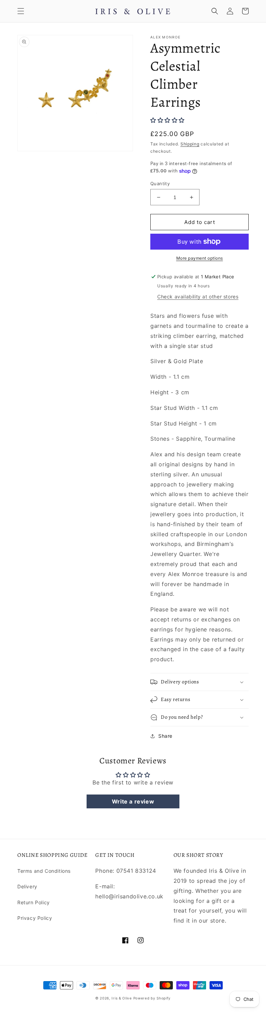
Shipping (190, 143)
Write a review (133, 801)
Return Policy (33, 902)
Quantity (160, 183)
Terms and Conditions (44, 871)
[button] (20, 11)
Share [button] (165, 736)
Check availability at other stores (197, 296)
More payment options (199, 258)
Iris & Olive (122, 998)
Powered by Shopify (152, 998)
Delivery (27, 886)
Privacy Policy (34, 918)
